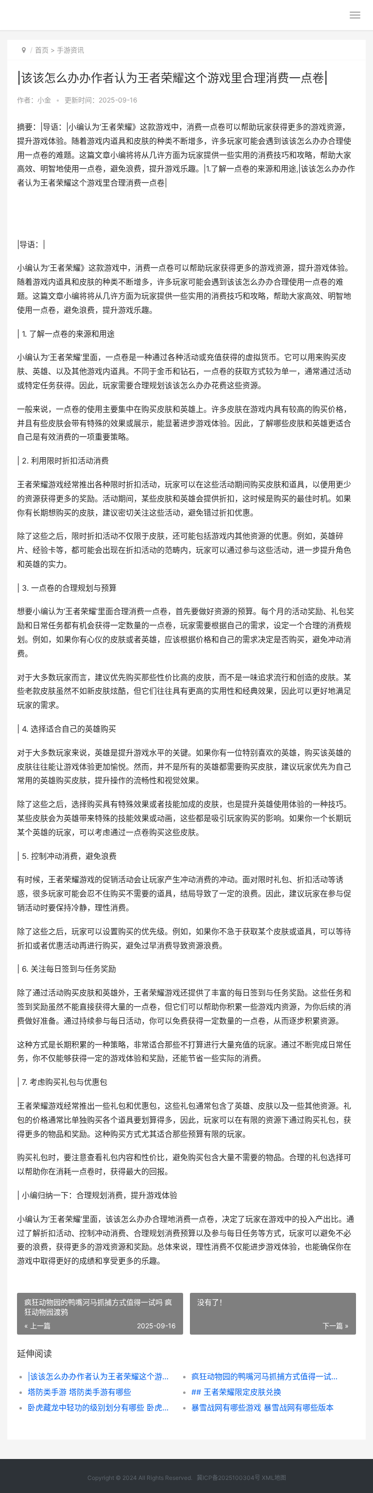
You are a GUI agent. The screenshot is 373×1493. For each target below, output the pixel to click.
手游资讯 (70, 50)
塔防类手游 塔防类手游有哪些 (79, 1392)
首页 (42, 50)
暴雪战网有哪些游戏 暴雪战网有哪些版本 (262, 1407)
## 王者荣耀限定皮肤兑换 (236, 1392)
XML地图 (274, 1477)
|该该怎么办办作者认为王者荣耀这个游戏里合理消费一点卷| (101, 1376)
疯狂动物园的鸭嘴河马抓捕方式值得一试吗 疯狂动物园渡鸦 (265, 1376)
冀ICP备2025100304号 (228, 1477)
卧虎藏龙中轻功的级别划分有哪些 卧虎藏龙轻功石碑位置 (101, 1407)
